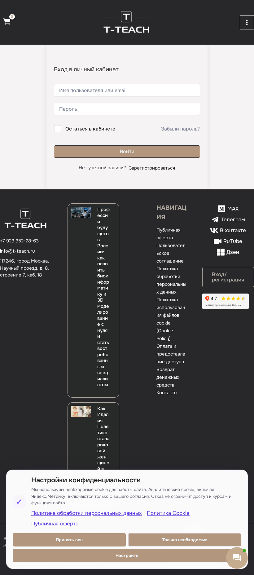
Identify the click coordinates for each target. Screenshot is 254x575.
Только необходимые (184, 539)
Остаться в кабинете (90, 129)
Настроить (127, 555)
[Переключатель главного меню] (247, 22)
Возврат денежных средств (167, 377)
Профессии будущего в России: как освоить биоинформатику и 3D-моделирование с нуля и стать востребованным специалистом (103, 297)
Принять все (69, 539)
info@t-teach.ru (17, 251)
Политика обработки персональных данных (86, 513)
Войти (127, 151)
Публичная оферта (54, 523)
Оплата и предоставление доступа (170, 354)
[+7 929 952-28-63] (19, 241)
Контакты (166, 393)
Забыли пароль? (180, 129)
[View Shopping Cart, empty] (6, 22)
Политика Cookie (168, 513)
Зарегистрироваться (152, 168)
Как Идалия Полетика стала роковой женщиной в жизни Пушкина (103, 450)
